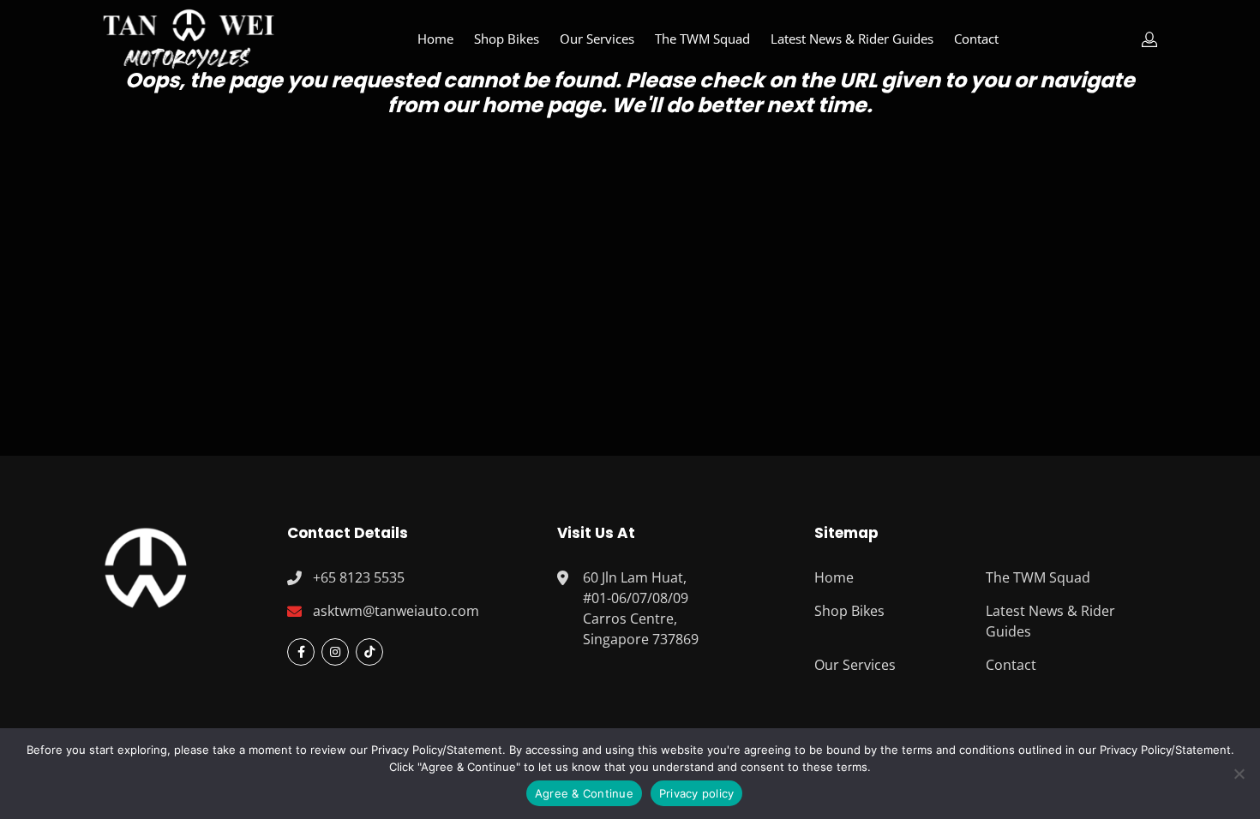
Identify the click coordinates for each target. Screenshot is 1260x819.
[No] (1238, 773)
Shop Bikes (506, 38)
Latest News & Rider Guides (852, 38)
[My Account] (1149, 39)
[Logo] (188, 39)
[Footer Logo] (146, 565)
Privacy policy (697, 793)
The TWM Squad (702, 38)
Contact (976, 38)
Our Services (597, 38)
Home (435, 38)
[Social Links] (301, 652)
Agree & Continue (584, 793)
